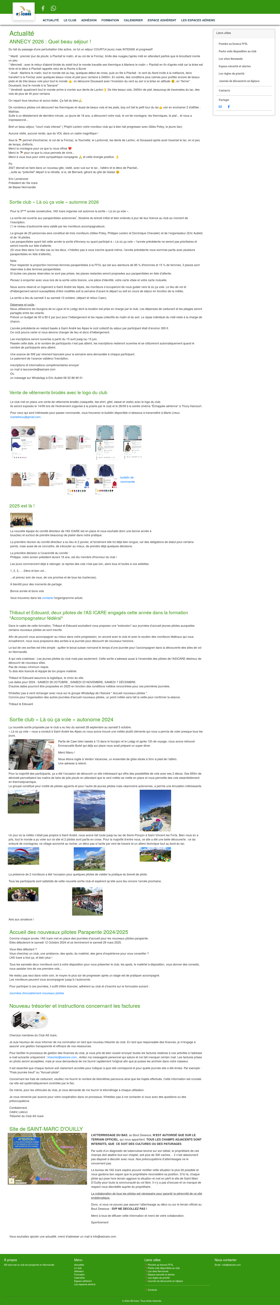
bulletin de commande (127, 479)
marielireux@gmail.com (25, 417)
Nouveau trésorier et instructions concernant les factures (74, 1005)
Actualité (51, 20)
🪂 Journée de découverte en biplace (164, 1281)
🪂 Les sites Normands (156, 1271)
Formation (110, 20)
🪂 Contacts (151, 1289)
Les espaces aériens (198, 20)
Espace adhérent (162, 20)
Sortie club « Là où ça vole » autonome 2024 (61, 719)
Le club (70, 20)
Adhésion (89, 20)
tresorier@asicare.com (62, 1057)
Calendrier (133, 20)
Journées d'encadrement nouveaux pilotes (36, 993)
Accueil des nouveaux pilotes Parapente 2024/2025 (68, 931)
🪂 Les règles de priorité (157, 1277)
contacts (47, 598)
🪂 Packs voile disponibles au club (162, 1268)
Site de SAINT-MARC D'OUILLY (46, 1128)
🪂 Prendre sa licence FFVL (159, 1264)
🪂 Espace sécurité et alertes (160, 1274)
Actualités (79, 1264)
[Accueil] (24, 11)
